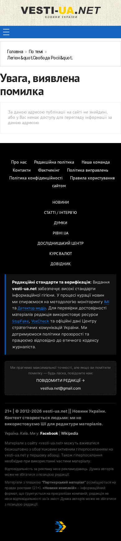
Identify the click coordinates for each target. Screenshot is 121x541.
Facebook (49, 433)
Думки (60, 223)
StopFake (20, 321)
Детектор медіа (32, 308)
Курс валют (60, 254)
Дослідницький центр (60, 243)
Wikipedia (69, 433)
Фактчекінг (49, 170)
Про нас (19, 162)
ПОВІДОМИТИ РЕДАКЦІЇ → (60, 380)
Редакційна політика (54, 162)
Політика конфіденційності (36, 178)
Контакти (22, 170)
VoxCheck (40, 321)
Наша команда (96, 162)
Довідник (61, 264)
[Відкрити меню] (6, 32)
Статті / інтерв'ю (60, 212)
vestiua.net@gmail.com (60, 388)
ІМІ (106, 301)
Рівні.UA (61, 233)
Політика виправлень (87, 170)
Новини (60, 202)
